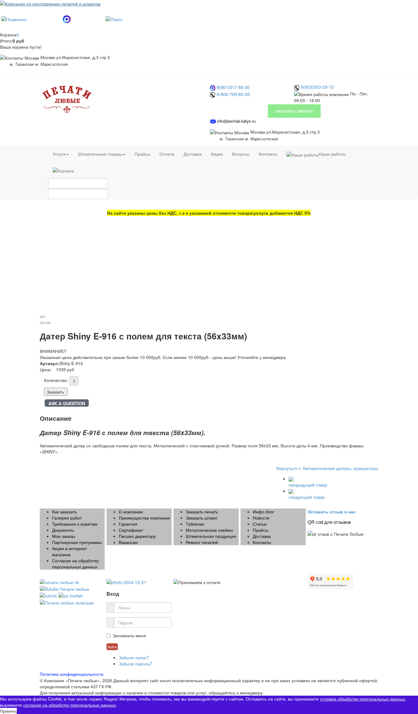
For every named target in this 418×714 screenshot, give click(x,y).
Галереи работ (67, 518)
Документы (63, 530)
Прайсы (142, 154)
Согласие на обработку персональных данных (75, 563)
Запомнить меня (129, 635)
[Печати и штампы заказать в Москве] (67, 98)
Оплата (166, 154)
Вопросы (241, 154)
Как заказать (64, 512)
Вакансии (128, 542)
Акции (217, 154)
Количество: (56, 380)
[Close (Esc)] (42, 317)
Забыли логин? (134, 657)
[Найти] (114, 18)
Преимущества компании (144, 518)
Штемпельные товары (100, 154)
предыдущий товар (308, 485)
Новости (261, 518)
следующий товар (307, 497)
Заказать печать (202, 512)
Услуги (59, 154)
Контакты (268, 154)
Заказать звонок (294, 111)
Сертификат (131, 530)
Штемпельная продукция (211, 536)
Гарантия (128, 524)
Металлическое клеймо (209, 530)
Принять (8, 711)
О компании (131, 512)
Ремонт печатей (202, 542)
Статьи (260, 524)
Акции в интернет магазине (69, 551)
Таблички (195, 524)
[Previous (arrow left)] (42, 323)
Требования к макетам (75, 524)
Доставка (193, 154)
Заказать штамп (202, 518)
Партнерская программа (77, 542)
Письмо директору (137, 536)
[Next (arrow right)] (48, 323)
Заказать (55, 392)
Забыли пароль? (135, 663)
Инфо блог (263, 512)
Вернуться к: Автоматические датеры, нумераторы (327, 468)
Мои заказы (63, 536)
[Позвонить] (14, 18)
